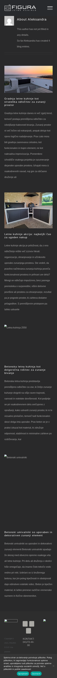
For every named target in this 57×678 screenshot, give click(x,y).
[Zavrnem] (53, 665)
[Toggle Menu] (50, 8)
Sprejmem (23, 673)
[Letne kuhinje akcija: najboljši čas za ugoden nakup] (28, 210)
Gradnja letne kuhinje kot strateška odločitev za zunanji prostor (25, 101)
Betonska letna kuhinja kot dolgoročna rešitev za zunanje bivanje (25, 369)
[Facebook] (25, 624)
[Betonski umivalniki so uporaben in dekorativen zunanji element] (28, 490)
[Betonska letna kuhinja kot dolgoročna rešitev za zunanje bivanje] (28, 343)
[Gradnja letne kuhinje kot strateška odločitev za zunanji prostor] (28, 79)
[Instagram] (31, 624)
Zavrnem (36, 673)
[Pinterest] (28, 631)
